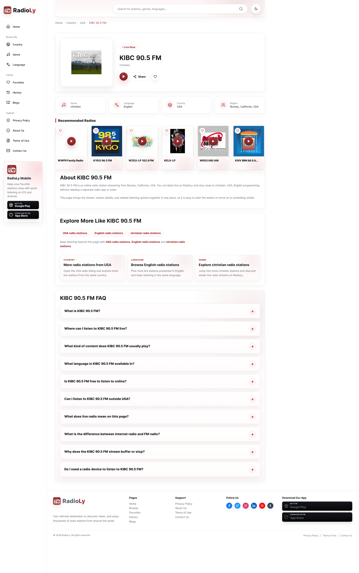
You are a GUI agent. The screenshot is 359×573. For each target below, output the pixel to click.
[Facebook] (229, 506)
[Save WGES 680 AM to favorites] (202, 131)
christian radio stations (146, 233)
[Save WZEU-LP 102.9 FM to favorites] (131, 131)
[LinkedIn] (254, 506)
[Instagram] (246, 506)
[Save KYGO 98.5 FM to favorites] (96, 131)
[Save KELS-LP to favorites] (167, 131)
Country (71, 22)
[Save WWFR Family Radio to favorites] (60, 131)
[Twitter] (237, 506)
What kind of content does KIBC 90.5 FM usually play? (107, 346)
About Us (180, 508)
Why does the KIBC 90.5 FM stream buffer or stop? (104, 451)
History (133, 517)
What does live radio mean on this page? (96, 416)
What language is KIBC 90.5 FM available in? (99, 364)
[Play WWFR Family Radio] (71, 141)
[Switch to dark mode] (256, 9)
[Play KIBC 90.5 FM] (123, 76)
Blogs (132, 521)
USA (82, 22)
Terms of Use (183, 512)
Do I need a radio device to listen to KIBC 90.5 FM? (103, 469)
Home (58, 22)
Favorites (134, 512)
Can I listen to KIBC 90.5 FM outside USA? (97, 399)
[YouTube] (262, 506)
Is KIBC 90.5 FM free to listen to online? (95, 381)
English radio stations (109, 233)
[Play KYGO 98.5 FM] (106, 141)
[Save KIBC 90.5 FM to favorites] (155, 76)
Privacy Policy (183, 503)
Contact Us (182, 517)
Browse (133, 508)
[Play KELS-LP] (178, 141)
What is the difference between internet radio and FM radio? (112, 434)
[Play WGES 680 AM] (213, 141)
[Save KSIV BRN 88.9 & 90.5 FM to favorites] (238, 131)
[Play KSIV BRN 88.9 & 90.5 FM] (248, 141)
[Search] (241, 9)
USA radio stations (75, 233)
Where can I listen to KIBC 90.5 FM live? (95, 328)
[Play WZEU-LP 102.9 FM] (142, 141)
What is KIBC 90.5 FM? (82, 311)
